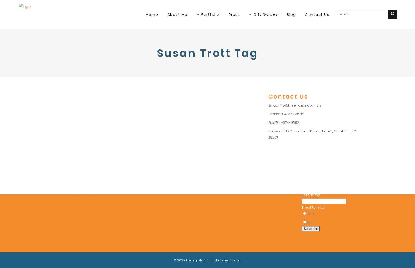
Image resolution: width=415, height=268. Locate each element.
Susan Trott (77, 134)
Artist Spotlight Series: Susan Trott (80, 102)
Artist (60, 115)
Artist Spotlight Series (82, 121)
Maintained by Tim (227, 260)
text (310, 222)
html (311, 213)
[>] (392, 14)
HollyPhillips (83, 115)
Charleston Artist (64, 127)
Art (53, 115)
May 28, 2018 (60, 89)
